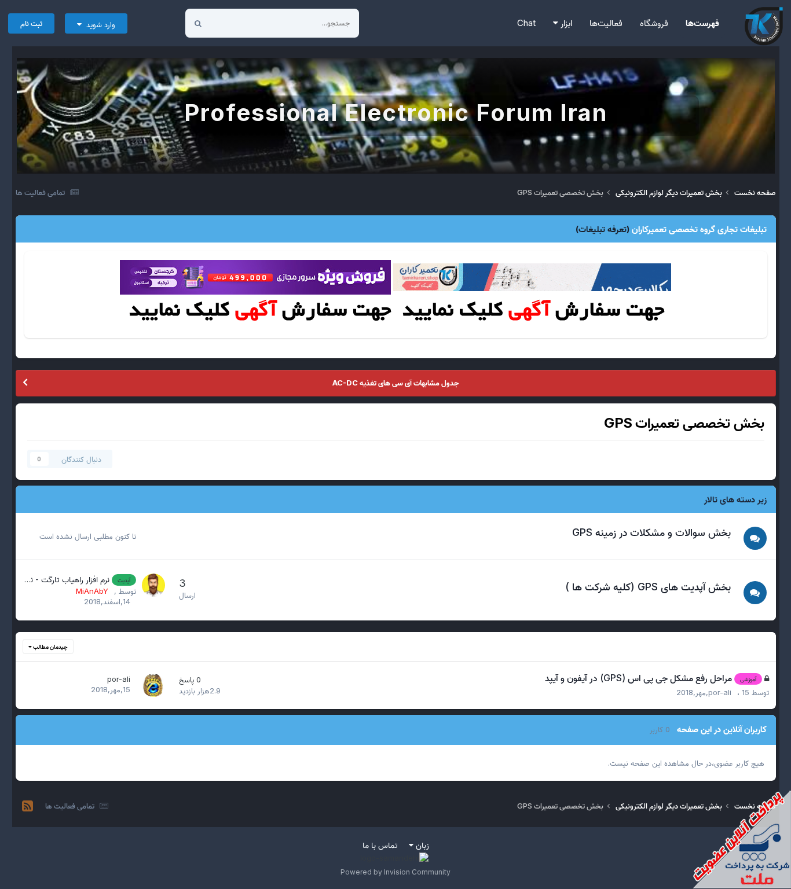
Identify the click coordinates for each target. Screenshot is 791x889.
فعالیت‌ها (605, 22)
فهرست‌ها (702, 22)
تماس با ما (380, 845)
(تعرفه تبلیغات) (602, 228)
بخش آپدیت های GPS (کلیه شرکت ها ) (648, 587)
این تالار (237, 23)
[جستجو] (198, 23)
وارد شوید (98, 24)
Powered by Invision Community (395, 872)
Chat (526, 22)
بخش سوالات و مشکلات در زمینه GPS (651, 532)
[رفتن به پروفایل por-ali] (153, 685)
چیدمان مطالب (50, 646)
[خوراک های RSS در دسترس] (27, 806)
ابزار (565, 22)
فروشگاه (654, 22)
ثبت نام (31, 23)
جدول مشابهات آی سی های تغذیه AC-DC (395, 382)
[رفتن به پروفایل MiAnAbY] (153, 585)
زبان (421, 845)
